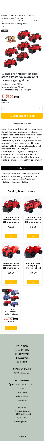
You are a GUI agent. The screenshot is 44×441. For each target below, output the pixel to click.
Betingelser (22, 400)
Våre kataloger (23, 373)
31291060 (23, 417)
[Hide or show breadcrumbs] (3, 26)
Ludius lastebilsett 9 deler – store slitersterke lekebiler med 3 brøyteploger (11, 311)
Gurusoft (22, 436)
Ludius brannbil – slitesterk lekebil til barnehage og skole (33, 219)
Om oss (22, 388)
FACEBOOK (23, 358)
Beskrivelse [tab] (22, 168)
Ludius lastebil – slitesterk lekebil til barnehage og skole (11, 265)
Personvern (22, 392)
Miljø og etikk (22, 396)
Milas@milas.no (23, 421)
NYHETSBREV (23, 350)
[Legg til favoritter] (17, 199)
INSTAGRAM (23, 354)
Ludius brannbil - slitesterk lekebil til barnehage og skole (11, 219)
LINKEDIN (23, 362)
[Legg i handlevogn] (11, 236)
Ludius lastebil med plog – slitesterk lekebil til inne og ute (33, 265)
